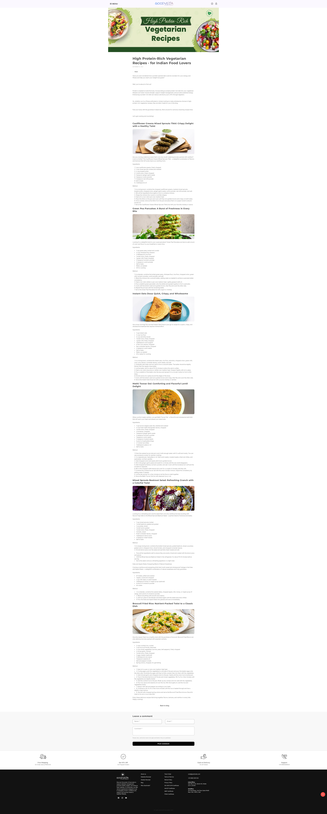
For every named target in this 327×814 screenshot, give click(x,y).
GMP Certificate (168, 791)
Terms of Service (169, 777)
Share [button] (136, 71)
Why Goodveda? (145, 785)
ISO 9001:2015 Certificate (171, 785)
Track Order (167, 774)
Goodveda (167, 810)
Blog (142, 782)
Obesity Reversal (145, 779)
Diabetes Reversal (146, 777)
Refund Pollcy (168, 779)
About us (143, 774)
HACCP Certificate (169, 788)
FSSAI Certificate (169, 794)
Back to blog (164, 705)
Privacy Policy (168, 782)
